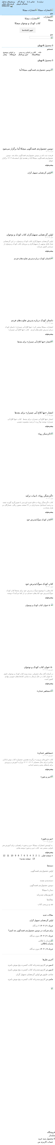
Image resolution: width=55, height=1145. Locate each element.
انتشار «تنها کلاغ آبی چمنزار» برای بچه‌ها (34, 412)
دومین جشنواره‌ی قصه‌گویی (41, 885)
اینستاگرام (48, 1090)
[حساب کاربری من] (52, 57)
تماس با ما (48, 1080)
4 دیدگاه (36, 926)
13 (33, 859)
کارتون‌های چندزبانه (45, 895)
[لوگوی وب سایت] (45, 10)
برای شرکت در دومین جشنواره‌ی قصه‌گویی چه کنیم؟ (30, 930)
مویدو (50, 1064)
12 (4, 855)
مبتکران (49, 1059)
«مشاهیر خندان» (45, 753)
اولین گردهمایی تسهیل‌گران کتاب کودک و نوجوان (30, 234)
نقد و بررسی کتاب (45, 904)
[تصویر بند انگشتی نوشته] (45, 941)
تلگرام (50, 1100)
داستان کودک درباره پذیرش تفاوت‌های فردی (32, 320)
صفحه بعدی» (25, 859)
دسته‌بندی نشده (46, 880)
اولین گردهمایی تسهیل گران (41, 920)
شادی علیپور (47, 974)
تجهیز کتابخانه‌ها (27, 30)
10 (12, 855)
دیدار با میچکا (47, 890)
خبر (51, 876)
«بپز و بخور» (47, 838)
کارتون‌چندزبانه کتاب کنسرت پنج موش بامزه (26, 965)
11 (8, 855)
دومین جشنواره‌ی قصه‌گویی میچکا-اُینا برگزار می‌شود (28, 148)
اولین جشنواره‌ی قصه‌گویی (42, 871)
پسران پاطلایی (47, 943)
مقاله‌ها (50, 900)
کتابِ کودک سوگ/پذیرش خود (39, 584)
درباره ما (49, 1075)
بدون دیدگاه (34, 936)
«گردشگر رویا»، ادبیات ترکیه (39, 495)
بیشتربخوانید (49, 165)
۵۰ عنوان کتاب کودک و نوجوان (38, 667)
